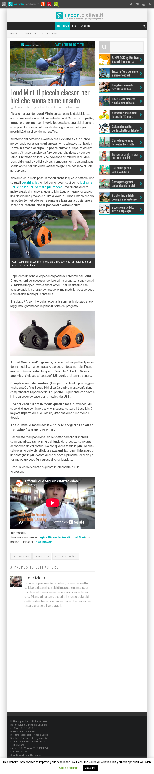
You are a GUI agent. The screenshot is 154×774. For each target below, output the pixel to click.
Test (75, 26)
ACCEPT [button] (90, 768)
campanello (42, 556)
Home (13, 33)
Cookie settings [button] (68, 767)
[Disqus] (52, 660)
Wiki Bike (86, 26)
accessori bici (21, 556)
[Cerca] (144, 26)
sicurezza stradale (66, 556)
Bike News (63, 26)
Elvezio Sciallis (22, 107)
